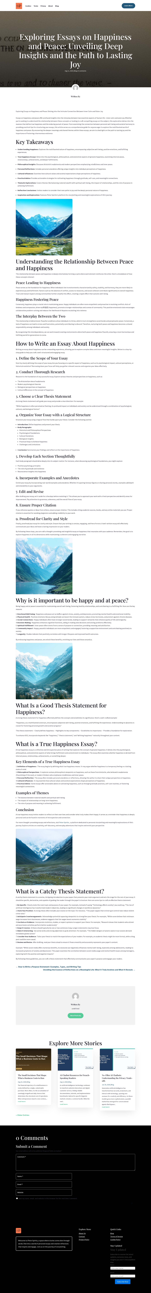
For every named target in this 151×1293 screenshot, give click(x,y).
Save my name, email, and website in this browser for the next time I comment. (47, 1198)
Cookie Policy (115, 1239)
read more (22, 1101)
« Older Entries (22, 1115)
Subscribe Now (122, 1282)
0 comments (82, 71)
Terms (36, 6)
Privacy (43, 6)
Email (112, 1273)
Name (112, 1265)
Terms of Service (116, 1236)
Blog (57, 6)
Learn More (128, 6)
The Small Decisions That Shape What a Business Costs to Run (32, 1076)
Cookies (28, 6)
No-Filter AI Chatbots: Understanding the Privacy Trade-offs (117, 1078)
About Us (82, 1233)
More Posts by (75, 1015)
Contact (82, 1236)
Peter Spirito (64, 822)
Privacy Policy (84, 1239)
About (50, 6)
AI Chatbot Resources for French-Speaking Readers (75, 1076)
